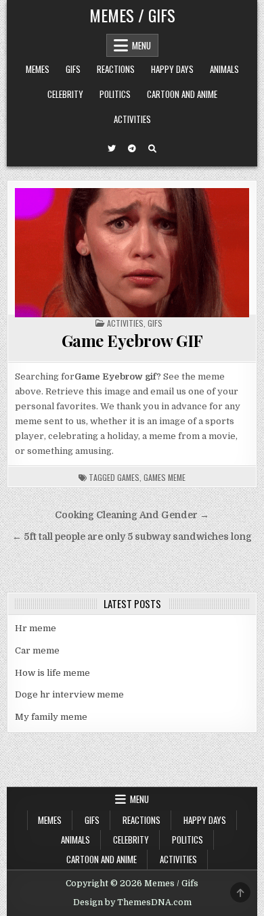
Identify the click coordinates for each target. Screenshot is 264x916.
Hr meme (35, 628)
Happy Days (172, 69)
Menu (141, 45)
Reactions (116, 69)
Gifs (73, 69)
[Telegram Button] (132, 149)
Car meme (37, 650)
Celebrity (65, 94)
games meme (164, 477)
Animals (224, 69)
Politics (115, 94)
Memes (37, 69)
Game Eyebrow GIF (132, 340)
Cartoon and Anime (182, 94)
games (128, 477)
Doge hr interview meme (69, 694)
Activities (132, 119)
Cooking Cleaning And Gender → (132, 515)
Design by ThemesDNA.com (132, 902)
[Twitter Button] (111, 149)
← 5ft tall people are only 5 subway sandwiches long (132, 537)
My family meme (51, 717)
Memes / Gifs (132, 15)
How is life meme (52, 673)
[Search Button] (152, 149)
